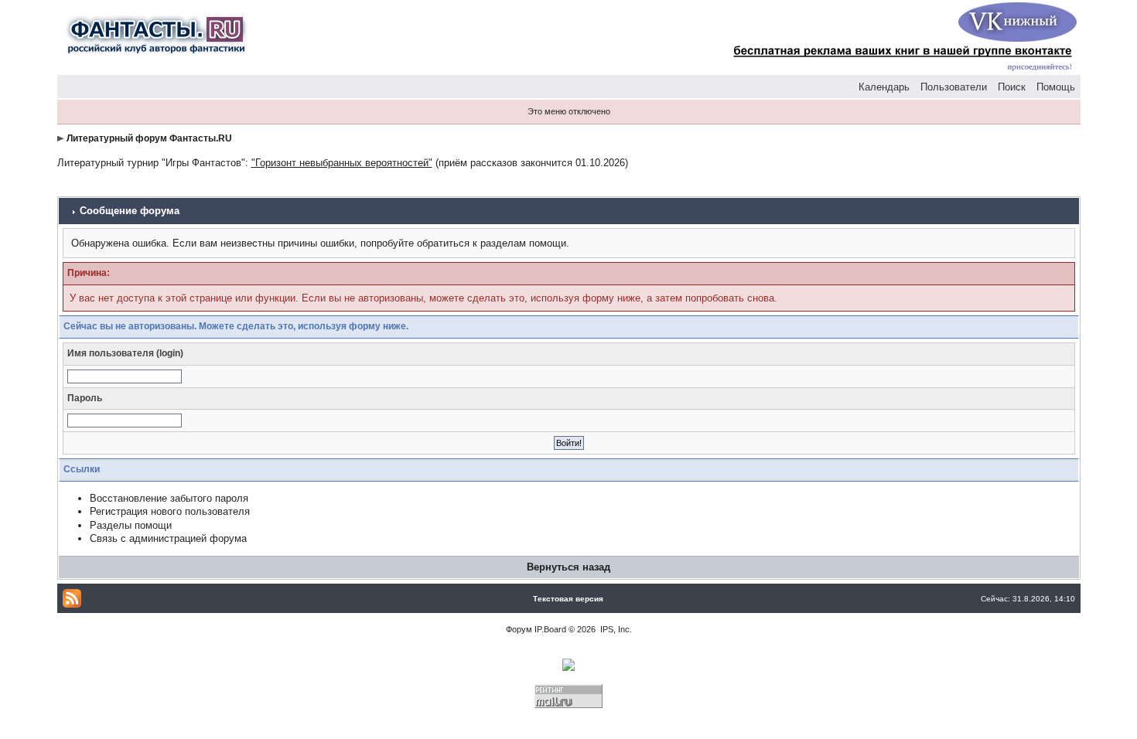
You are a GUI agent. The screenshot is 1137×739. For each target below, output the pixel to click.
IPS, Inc (615, 629)
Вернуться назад (568, 567)
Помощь (1055, 87)
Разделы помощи (131, 525)
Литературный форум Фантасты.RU (149, 138)
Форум (519, 629)
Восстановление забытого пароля (169, 498)
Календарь (884, 87)
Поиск (1012, 87)
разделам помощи (523, 243)
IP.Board (550, 629)
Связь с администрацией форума (168, 538)
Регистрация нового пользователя (170, 511)
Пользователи (953, 87)
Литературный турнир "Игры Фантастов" (151, 163)
